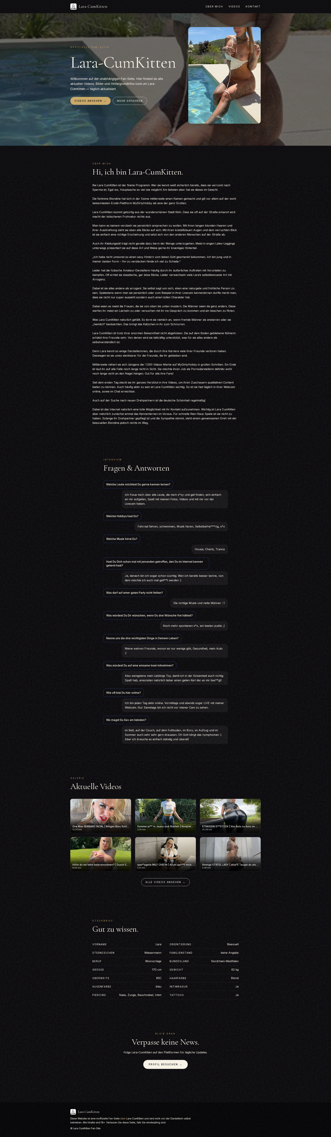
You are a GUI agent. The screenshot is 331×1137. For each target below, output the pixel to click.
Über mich (214, 6)
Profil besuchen (165, 1064)
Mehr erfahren (130, 100)
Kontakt (253, 6)
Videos (234, 6)
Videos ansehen (90, 100)
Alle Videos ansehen (165, 882)
